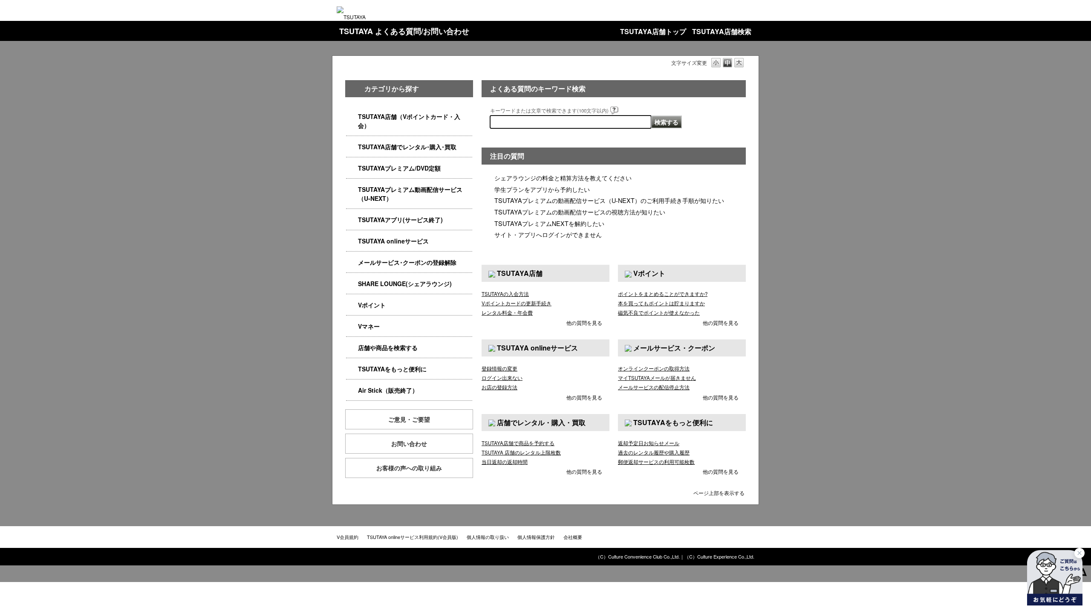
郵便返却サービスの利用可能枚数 (656, 461)
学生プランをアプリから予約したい (542, 189)
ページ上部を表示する (719, 492)
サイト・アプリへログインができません (548, 234)
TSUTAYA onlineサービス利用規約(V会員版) (412, 536)
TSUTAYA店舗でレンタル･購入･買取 (407, 146)
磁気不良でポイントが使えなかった (659, 312)
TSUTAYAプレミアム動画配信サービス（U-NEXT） (410, 194)
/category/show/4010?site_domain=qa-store (352, 241)
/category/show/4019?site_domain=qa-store (352, 219)
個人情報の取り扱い (488, 536)
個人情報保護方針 (536, 536)
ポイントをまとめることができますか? (662, 293)
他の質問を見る (584, 322)
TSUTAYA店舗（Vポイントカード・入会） (409, 121)
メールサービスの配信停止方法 (654, 387)
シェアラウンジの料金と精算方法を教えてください (563, 177)
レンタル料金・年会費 (507, 312)
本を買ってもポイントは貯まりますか (661, 303)
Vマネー (369, 326)
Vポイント (372, 305)
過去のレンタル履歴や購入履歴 (654, 452)
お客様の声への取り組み (409, 467)
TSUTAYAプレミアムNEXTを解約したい (549, 223)
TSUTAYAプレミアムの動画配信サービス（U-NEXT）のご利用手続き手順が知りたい (609, 200)
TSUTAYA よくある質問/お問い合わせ (404, 31)
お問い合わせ (409, 443)
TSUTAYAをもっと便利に (392, 369)
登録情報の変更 (499, 368)
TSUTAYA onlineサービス (393, 241)
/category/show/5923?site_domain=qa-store (352, 189)
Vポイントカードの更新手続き (516, 303)
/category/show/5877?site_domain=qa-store (352, 283)
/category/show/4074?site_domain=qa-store (352, 305)
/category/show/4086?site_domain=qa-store (352, 347)
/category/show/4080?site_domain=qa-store (352, 262)
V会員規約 (347, 536)
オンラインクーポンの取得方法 (654, 368)
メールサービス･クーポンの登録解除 (407, 262)
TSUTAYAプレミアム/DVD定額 (399, 168)
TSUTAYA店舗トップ (653, 31)
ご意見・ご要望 (409, 419)
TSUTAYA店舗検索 (721, 31)
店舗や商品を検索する (388, 347)
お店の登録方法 (499, 387)
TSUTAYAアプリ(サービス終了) (400, 219)
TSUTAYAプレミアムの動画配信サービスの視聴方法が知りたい (579, 211)
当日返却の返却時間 (505, 461)
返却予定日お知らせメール (648, 443)
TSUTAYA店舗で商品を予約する (518, 443)
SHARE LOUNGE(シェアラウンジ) (405, 283)
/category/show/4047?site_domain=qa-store (352, 116)
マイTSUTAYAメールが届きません (657, 377)
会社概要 (572, 536)
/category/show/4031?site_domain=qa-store (352, 168)
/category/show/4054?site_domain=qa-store (352, 146)
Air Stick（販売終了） (388, 390)
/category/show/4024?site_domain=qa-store (352, 369)
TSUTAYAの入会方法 (505, 293)
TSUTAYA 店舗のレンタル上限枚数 (521, 452)
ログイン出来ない (502, 377)
